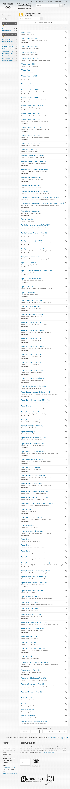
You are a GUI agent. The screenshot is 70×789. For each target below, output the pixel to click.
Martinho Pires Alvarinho (9, 44)
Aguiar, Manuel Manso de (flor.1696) (33, 577)
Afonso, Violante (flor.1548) (30, 114)
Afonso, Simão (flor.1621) (29, 38)
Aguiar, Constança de (28, 432)
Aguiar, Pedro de (27, 656)
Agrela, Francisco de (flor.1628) (31, 241)
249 (59, 731)
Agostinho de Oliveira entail (30, 185)
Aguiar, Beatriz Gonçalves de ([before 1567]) (36, 392)
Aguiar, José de (26, 545)
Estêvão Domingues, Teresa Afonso (11, 46)
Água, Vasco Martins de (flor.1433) (32, 257)
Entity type (6, 23)
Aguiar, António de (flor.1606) (31, 354)
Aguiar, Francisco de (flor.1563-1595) (33, 475)
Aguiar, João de (26, 539)
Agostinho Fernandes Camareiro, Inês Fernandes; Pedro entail (42, 203)
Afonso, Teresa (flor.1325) (30, 58)
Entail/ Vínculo (8, 34)
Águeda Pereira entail (28, 293)
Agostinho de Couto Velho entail (32, 177)
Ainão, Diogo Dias (27, 698)
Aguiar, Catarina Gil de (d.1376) (31, 420)
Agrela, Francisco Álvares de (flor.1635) (34, 233)
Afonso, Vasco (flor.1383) (29, 76)
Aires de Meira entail (28, 716)
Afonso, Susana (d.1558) (29, 52)
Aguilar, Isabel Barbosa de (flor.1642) (33, 678)
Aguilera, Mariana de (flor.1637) (31, 692)
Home (32, 1)
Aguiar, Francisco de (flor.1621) (31, 483)
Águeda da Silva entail (28, 263)
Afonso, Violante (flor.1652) (30, 144)
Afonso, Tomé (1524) (28, 64)
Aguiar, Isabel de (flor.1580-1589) (32, 517)
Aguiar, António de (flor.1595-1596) (33, 346)
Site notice (58, 1)
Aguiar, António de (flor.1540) (31, 322)
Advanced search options (43, 23)
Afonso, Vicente (26, 84)
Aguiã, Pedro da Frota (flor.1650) (32, 301)
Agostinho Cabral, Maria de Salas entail (34, 169)
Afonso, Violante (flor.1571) (30, 120)
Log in (65, 1)
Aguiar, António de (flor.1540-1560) (33, 330)
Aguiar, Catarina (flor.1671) (30, 412)
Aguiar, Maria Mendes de (29, 608)
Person (4, 28)
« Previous (24, 731)
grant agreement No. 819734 (48, 752)
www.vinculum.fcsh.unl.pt (10, 773)
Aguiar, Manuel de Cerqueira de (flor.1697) (35, 571)
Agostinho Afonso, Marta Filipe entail (33, 155)
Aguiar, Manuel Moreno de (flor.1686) (34, 583)
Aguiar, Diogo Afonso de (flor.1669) (33, 452)
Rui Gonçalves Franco (8, 49)
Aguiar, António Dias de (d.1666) (32, 370)
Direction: (57, 27)
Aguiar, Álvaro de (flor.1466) (30, 306)
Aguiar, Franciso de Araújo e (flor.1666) (34, 497)
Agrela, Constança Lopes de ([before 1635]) (35, 225)
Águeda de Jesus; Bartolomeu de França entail (36, 271)
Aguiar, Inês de (26, 509)
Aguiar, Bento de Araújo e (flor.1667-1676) (35, 400)
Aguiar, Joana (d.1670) (28, 525)
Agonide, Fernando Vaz (29, 149)
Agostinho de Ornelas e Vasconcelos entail (35, 191)
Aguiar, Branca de (27, 406)
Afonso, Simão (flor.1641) (29, 46)
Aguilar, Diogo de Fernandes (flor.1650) (34, 662)
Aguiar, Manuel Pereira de (30, 597)
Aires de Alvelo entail (28, 710)
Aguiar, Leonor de (27, 551)
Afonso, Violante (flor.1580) (30, 136)
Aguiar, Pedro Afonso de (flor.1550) (33, 648)
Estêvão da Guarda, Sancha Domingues (13, 60)
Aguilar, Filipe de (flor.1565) (30, 670)
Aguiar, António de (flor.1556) (31, 338)
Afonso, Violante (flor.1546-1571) (32, 106)
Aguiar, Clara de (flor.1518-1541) (32, 426)
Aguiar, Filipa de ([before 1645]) (31, 468)
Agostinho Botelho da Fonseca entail (33, 161)
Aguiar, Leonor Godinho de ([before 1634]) (35, 563)
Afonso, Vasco (26, 70)
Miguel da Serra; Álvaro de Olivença (11, 56)
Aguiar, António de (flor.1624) (31, 362)
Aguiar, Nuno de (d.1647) (29, 636)
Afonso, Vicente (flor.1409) (30, 90)
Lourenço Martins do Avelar (9, 58)
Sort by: (46, 27)
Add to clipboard (66, 32)
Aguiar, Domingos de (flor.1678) (32, 460)
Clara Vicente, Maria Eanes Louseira (11, 53)
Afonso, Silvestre (26, 32)
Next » (64, 731)
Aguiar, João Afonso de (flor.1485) (32, 531)
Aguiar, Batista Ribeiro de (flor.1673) (33, 386)
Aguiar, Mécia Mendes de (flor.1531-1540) (35, 622)
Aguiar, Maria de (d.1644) (29, 603)
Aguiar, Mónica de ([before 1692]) (32, 628)
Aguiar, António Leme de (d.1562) (32, 378)
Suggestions (49, 1)
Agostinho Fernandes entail (30, 211)
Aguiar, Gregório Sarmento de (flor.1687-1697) (37, 503)
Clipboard (65, 5)
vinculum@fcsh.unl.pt (9, 767)
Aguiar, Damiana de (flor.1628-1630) (33, 438)
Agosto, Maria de (27, 219)
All (3, 26)
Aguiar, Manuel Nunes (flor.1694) (32, 591)
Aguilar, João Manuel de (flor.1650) (32, 684)
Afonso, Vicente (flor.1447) (30, 98)
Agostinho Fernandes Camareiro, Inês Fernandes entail (40, 197)
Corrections (39, 1)
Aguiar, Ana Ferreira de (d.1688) (32, 314)
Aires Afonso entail (27, 704)
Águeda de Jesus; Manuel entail (31, 279)
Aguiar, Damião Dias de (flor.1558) (32, 444)
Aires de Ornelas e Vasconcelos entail (34, 722)
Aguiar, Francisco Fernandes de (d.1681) (34, 491)
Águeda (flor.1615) (27, 287)
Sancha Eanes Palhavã (8, 41)
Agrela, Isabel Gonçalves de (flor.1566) (34, 249)
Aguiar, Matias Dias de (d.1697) (31, 614)
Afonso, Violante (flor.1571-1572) (32, 128)
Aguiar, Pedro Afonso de (29, 642)
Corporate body (6, 30)
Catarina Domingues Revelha (10, 51)
